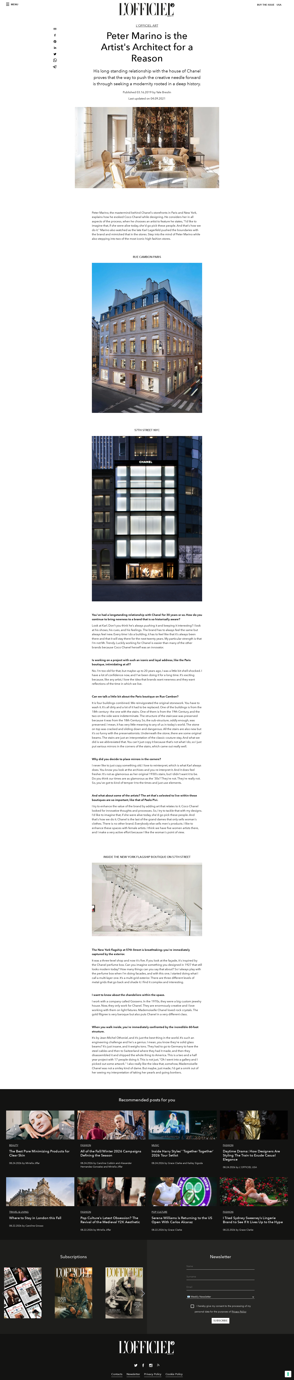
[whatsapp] (55, 61)
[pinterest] (55, 42)
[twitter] (55, 54)
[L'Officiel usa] (147, 9)
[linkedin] (55, 48)
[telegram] (55, 67)
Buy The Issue (265, 4)
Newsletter (133, 1374)
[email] (55, 29)
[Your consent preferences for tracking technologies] (288, 1374)
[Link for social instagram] (150, 1366)
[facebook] (55, 35)
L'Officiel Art (147, 26)
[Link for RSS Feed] (158, 1365)
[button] (143, 1293)
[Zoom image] (147, 338)
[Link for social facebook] (143, 1366)
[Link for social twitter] (135, 1366)
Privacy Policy (239, 1311)
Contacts (116, 1374)
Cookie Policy (174, 1374)
